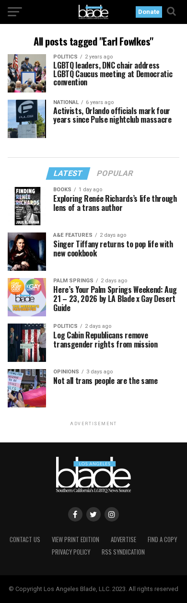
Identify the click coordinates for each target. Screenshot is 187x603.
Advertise (123, 539)
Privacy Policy (71, 552)
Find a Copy (162, 539)
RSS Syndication (123, 552)
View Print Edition (75, 539)
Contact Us (25, 539)
